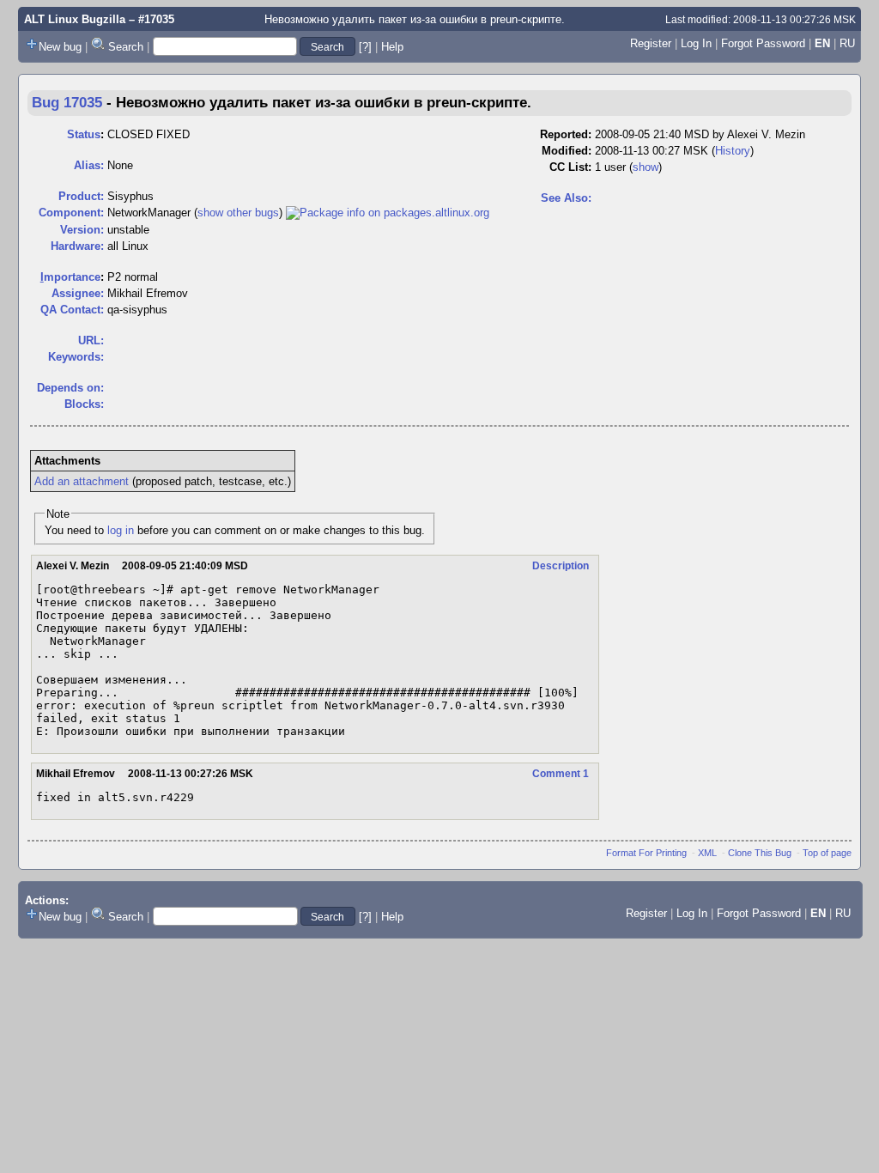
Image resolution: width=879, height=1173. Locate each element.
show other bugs (238, 212)
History (732, 150)
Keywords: (76, 356)
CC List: (570, 167)
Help (392, 46)
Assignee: (78, 293)
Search (125, 46)
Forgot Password (763, 43)
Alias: (89, 165)
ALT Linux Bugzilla (74, 19)
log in (120, 530)
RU (847, 43)
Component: (71, 212)
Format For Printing (646, 853)
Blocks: (84, 404)
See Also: (566, 197)
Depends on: (70, 387)
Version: (82, 229)
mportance (70, 276)
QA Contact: (72, 309)
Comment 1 (560, 774)
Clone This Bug (759, 853)
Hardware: (77, 246)
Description (560, 566)
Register (650, 43)
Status (83, 134)
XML (707, 853)
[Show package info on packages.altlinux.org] (387, 212)
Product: (81, 196)
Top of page (827, 853)
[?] (365, 46)
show (645, 167)
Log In (696, 43)
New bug (60, 46)
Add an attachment (81, 481)
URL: (91, 340)
